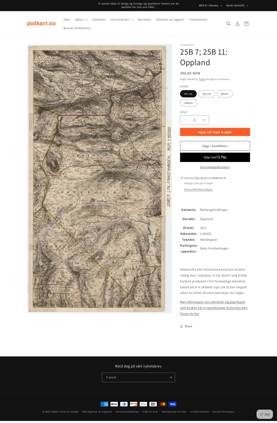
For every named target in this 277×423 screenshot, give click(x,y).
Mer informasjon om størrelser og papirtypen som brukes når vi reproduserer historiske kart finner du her (214, 308)
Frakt (202, 79)
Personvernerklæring (127, 411)
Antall (183, 112)
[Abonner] (170, 377)
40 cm (188, 94)
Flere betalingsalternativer (215, 166)
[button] (81, 19)
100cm (188, 103)
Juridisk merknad (199, 411)
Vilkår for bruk (150, 411)
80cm (224, 94)
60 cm (207, 94)
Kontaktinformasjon (223, 411)
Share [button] (188, 326)
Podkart (55, 411)
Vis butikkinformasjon (198, 189)
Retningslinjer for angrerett (97, 411)
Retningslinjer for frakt (174, 411)
